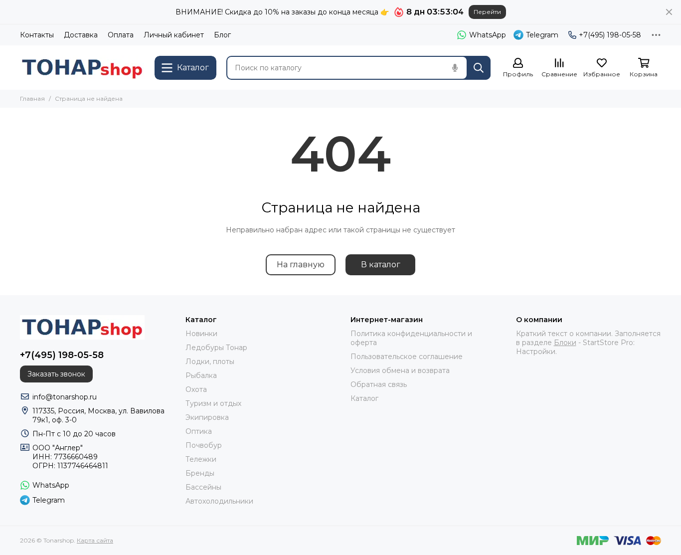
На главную (301, 264)
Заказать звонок (56, 374)
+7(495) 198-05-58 (610, 34)
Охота (196, 389)
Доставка (81, 34)
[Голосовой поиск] (454, 68)
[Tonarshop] (82, 67)
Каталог (364, 398)
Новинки (201, 333)
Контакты (37, 34)
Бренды (199, 473)
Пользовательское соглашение (406, 356)
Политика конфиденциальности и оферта (411, 338)
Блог (222, 34)
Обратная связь (378, 384)
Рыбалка (201, 375)
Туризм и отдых (213, 403)
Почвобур (203, 445)
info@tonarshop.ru (64, 396)
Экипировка (207, 417)
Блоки (565, 342)
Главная (32, 98)
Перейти (487, 11)
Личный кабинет (174, 34)
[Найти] (479, 68)
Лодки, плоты (209, 361)
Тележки (200, 459)
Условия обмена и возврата (400, 370)
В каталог (380, 264)
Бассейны (203, 487)
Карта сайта (95, 540)
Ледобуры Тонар (216, 347)
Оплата (121, 34)
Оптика (198, 431)
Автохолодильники (219, 501)
